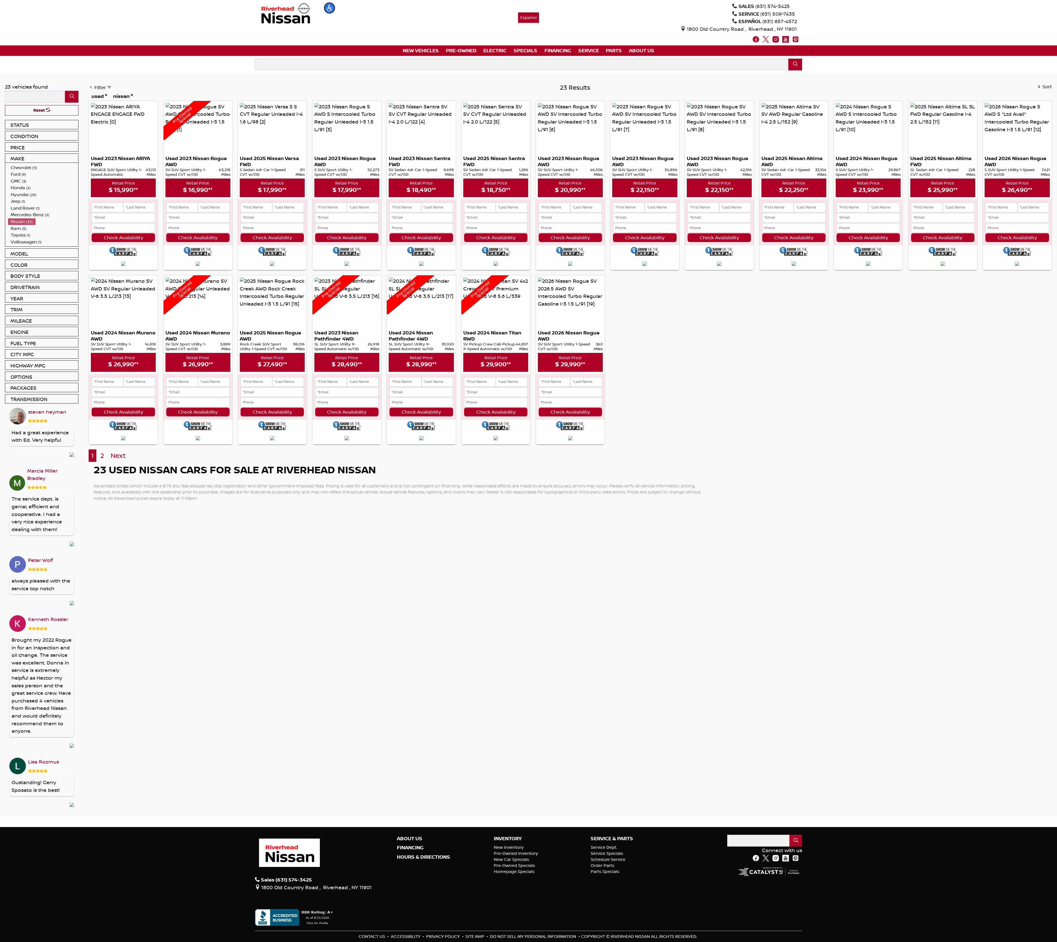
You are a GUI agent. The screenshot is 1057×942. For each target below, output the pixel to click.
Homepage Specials (514, 871)
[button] (329, 7)
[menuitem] (43, 167)
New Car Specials (511, 859)
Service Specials (607, 853)
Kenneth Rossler (48, 619)
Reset (39, 110)
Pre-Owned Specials (514, 865)
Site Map (475, 936)
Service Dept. (604, 847)
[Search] (795, 64)
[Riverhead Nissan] (286, 13)
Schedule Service (608, 859)
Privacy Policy (443, 936)
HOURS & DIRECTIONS (423, 857)
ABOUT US (409, 838)
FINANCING (410, 847)
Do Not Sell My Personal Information (533, 936)
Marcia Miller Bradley (42, 474)
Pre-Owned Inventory (516, 853)
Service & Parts (612, 838)
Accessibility (406, 936)
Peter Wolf (40, 560)
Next (118, 455)
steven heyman (47, 411)
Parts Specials (605, 871)
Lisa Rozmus (43, 761)
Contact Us (372, 936)
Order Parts (602, 865)
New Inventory (509, 847)
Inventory (508, 838)
